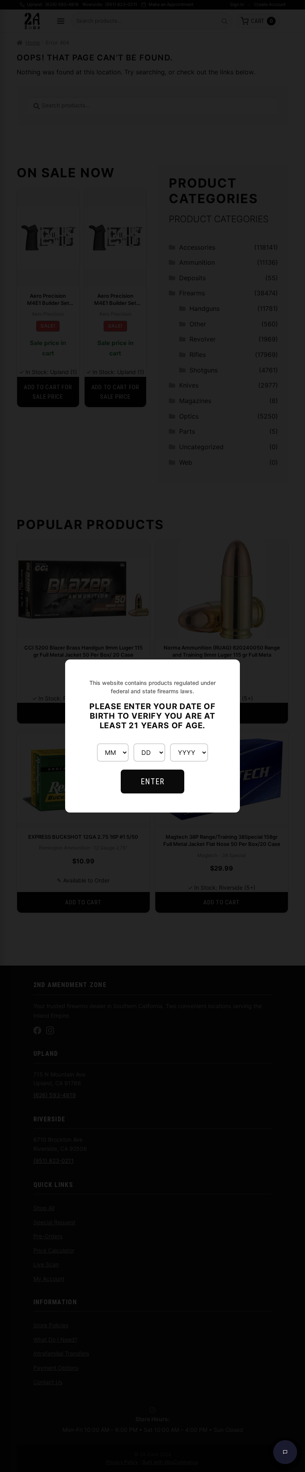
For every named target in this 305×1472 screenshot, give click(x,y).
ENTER (152, 781)
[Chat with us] (285, 1452)
